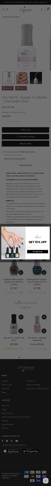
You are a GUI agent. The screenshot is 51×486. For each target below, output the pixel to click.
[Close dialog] (48, 228)
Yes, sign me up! (37, 251)
